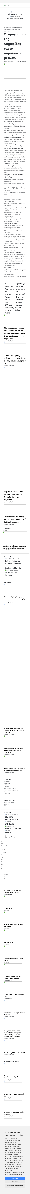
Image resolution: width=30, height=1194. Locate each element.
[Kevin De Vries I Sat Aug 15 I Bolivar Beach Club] (13, 1001)
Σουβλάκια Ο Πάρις (13, 828)
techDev (8, 832)
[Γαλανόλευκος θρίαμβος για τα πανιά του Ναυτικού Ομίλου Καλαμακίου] (15, 504)
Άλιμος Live (6, 61)
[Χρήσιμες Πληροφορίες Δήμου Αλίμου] (13, 946)
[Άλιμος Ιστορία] (13, 930)
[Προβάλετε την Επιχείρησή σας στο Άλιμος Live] (13, 912)
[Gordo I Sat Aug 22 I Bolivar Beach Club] (13, 983)
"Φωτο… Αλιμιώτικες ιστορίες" (11, 790)
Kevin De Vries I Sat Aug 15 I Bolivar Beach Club (14, 1014)
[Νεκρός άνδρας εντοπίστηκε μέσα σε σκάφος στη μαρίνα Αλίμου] (15, 756)
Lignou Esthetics (15, 14)
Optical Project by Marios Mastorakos (13, 562)
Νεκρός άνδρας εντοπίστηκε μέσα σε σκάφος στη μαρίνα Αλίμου (14, 770)
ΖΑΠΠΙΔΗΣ (9, 824)
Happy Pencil (10, 837)
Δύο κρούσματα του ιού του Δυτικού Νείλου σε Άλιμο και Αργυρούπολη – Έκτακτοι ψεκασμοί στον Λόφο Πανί (14, 333)
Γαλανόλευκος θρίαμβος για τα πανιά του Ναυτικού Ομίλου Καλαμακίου (15, 519)
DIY (4, 792)
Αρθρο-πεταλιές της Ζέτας (10, 788)
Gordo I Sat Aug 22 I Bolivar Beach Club (14, 1095)
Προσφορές (6, 786)
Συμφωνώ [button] (15, 1178)
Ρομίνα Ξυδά (8, 908)
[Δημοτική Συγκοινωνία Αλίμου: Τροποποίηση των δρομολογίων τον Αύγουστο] (15, 368)
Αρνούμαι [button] (15, 1181)
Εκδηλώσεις (6, 785)
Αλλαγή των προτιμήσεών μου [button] (15, 1186)
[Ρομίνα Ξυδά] (13, 896)
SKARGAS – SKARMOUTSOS (11, 818)
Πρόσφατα (6, 876)
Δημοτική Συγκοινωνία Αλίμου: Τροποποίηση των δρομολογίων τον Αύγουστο (15, 495)
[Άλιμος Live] (7, 5)
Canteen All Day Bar (13, 568)
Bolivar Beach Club (15, 18)
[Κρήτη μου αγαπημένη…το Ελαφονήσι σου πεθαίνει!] (13, 878)
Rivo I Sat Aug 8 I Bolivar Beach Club (14, 1053)
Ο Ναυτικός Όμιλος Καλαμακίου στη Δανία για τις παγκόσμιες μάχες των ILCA (15, 359)
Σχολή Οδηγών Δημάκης (11, 574)
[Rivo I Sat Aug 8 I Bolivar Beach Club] (13, 1041)
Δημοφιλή (6, 874)
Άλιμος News (10, 27)
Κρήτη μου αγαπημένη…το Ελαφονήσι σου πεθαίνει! (12, 891)
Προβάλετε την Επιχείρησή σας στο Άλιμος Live (15, 926)
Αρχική (5, 27)
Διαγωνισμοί (7, 793)
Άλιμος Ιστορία (8, 943)
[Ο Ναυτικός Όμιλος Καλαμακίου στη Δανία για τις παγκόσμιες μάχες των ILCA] (15, 343)
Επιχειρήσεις (7, 783)
